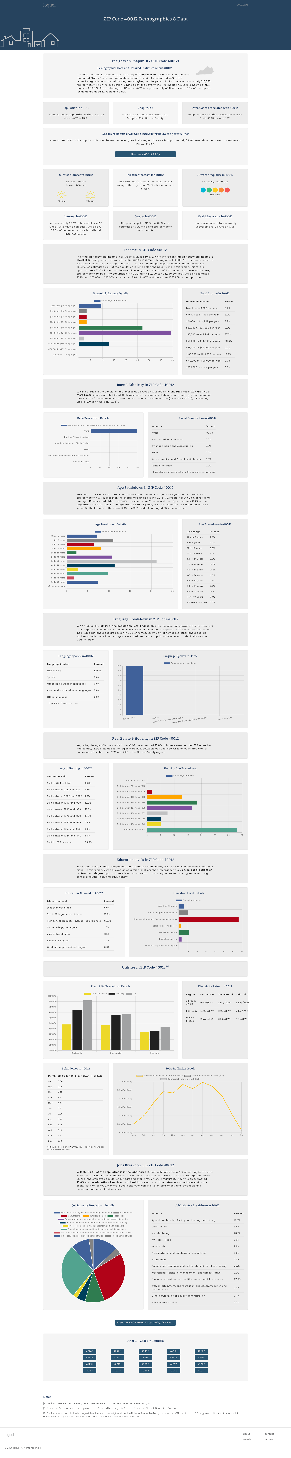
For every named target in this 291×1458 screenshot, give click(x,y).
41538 (201, 1357)
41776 (117, 1364)
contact (269, 1433)
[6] (167, 966)
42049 (173, 1370)
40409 (117, 1351)
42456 (145, 1370)
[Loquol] (49, 6)
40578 (173, 1357)
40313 (117, 1370)
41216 (145, 1357)
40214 (201, 1370)
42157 (89, 1370)
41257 (173, 1364)
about (246, 1433)
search (247, 1439)
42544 (117, 1357)
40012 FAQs (241, 4)
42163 (89, 1364)
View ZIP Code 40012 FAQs (145, 1322)
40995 (201, 1351)
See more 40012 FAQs (145, 154)
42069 (145, 1364)
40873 (89, 1357)
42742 (89, 1351)
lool (9, 1435)
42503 (201, 1364)
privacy (269, 1439)
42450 (145, 1351)
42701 (173, 1351)
